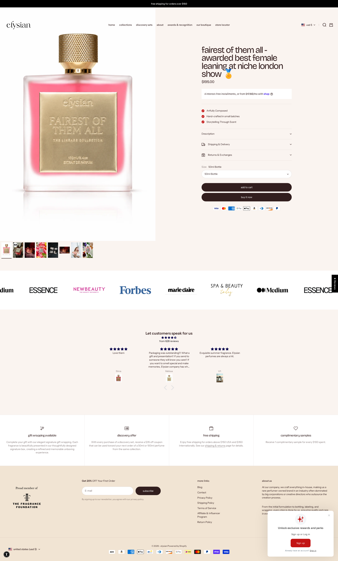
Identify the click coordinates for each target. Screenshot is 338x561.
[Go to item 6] (65, 250)
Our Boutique (203, 24)
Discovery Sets (144, 24)
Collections (125, 24)
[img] (169, 338)
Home (111, 24)
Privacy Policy (204, 497)
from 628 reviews (169, 341)
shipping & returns (215, 445)
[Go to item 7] (76, 250)
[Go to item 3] (30, 250)
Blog (199, 487)
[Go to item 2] (18, 250)
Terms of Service (206, 508)
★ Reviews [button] (335, 284)
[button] (7, 554)
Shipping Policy (205, 502)
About (160, 24)
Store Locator (222, 24)
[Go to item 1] (6, 250)
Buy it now (246, 197)
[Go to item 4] (41, 250)
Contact (201, 492)
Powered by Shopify (177, 546)
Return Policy (204, 522)
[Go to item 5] (53, 250)
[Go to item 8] (88, 250)
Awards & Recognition (180, 24)
